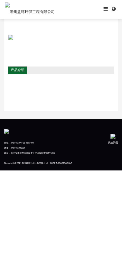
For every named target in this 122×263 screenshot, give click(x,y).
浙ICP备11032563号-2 (61, 163)
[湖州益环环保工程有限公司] (30, 9)
